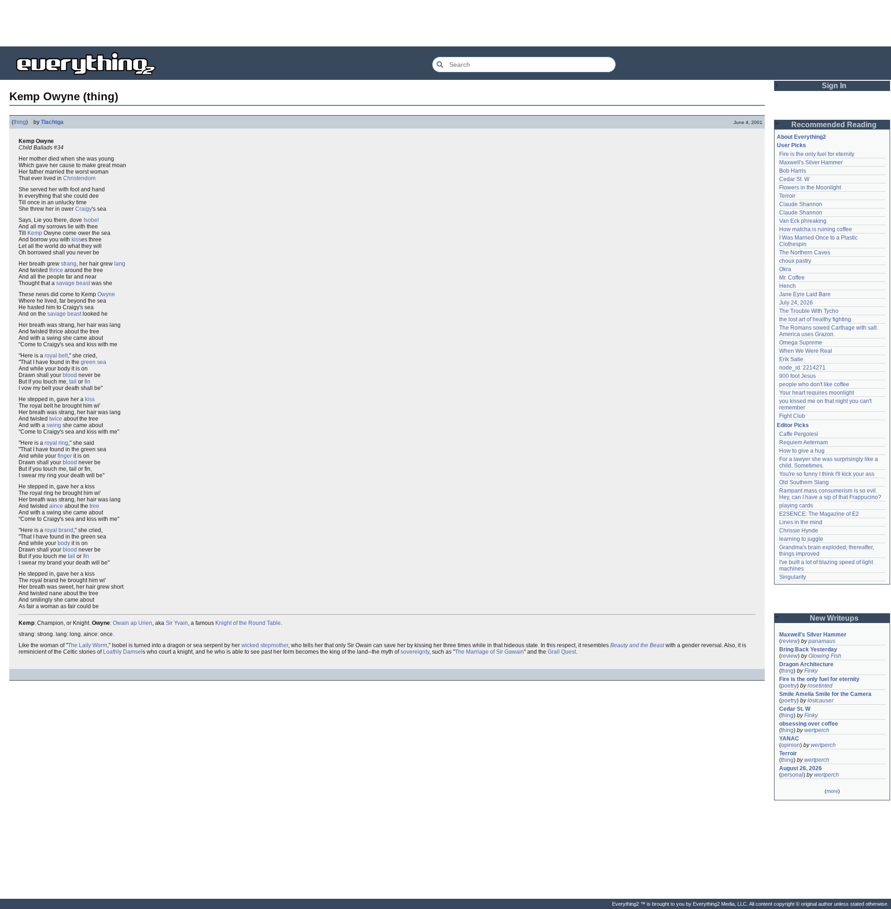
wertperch (816, 730)
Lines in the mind (800, 522)
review (789, 641)
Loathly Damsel (122, 652)
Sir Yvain (177, 623)
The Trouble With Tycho (809, 311)
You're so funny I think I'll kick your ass (826, 474)
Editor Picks (793, 425)
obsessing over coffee (808, 724)
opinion (790, 745)
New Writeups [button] (834, 618)
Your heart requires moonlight (816, 393)
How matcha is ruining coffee (815, 229)
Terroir (787, 196)
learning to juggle (801, 539)
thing (19, 122)
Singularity (792, 577)
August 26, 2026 (800, 768)
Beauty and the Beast (637, 645)
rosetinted (820, 685)
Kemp (34, 233)
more (832, 791)
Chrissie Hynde (798, 530)
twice (55, 419)
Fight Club (792, 416)
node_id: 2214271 (802, 367)
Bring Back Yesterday (808, 649)
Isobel (91, 220)
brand (65, 530)
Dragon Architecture (806, 664)
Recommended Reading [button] (834, 125)
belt (63, 355)
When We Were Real (805, 351)
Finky (811, 671)
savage (56, 314)
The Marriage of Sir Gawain (489, 652)
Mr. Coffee (792, 277)
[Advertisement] (445, 23)
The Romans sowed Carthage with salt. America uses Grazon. (829, 331)
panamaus (821, 641)
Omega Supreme (800, 342)
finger (65, 456)
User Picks (791, 145)
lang (119, 263)
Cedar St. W (794, 179)
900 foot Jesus (797, 376)
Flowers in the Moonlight (810, 187)
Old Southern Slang (804, 482)
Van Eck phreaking (802, 221)
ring (63, 443)
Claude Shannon (800, 204)
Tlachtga (52, 122)
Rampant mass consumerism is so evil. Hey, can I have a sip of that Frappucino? (830, 493)
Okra (785, 269)
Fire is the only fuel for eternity (816, 154)
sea (101, 362)
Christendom (79, 178)
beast (74, 314)
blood (70, 375)
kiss (76, 239)
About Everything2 (801, 137)
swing (53, 425)
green (88, 362)
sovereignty (414, 652)
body (64, 543)
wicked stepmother (264, 645)
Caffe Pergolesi (798, 434)
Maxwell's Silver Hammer (811, 162)
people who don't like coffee (814, 384)
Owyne (106, 294)
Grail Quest (562, 652)
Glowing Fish (824, 656)
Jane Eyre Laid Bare (805, 294)
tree (94, 506)
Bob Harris (792, 171)
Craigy (83, 209)
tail (73, 381)
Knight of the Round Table (248, 623)
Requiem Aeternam (803, 442)
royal (51, 355)
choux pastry (795, 261)
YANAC (789, 738)
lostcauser (820, 700)
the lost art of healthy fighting (815, 319)
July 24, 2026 (796, 302)
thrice (56, 270)
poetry (789, 685)
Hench (787, 286)
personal (792, 775)
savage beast (73, 283)
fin (87, 381)
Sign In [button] (834, 86)
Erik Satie (791, 359)
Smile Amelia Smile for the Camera (825, 694)
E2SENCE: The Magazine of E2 (819, 514)
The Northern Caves (804, 252)
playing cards (796, 505)
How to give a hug (802, 451)
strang (69, 263)
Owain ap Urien (132, 623)
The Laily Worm (87, 645)
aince (56, 506)
